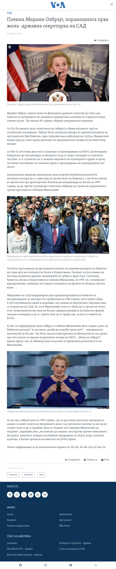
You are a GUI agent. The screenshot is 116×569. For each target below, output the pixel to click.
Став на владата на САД (72, 549)
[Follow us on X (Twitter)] (24, 494)
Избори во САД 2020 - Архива (75, 543)
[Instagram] (45, 565)
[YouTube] (70, 565)
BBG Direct (64, 526)
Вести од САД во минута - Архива (24, 554)
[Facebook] (20, 565)
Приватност (65, 514)
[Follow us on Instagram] (17, 494)
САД (9, 13)
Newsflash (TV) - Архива (20, 549)
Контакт (11, 520)
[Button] (101, 40)
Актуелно (12, 543)
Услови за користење (18, 526)
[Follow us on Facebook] (10, 494)
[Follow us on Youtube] (31, 494)
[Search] (95, 565)
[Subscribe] (45, 494)
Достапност (65, 520)
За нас (10, 514)
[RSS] (38, 494)
